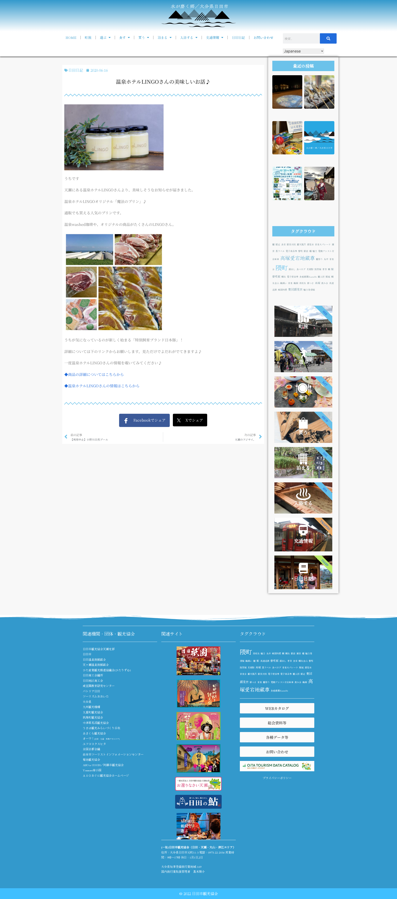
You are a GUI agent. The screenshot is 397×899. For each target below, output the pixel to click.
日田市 (87, 654)
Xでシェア (192, 420)
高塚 (317, 283)
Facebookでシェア (147, 420)
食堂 (283, 244)
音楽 (290, 283)
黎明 (300, 251)
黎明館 (276, 276)
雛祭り (319, 259)
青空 (324, 269)
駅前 (306, 251)
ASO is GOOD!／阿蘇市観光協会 (103, 765)
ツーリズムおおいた (96, 696)
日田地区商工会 (93, 680)
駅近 (278, 244)
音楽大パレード (323, 244)
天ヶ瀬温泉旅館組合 (96, 665)
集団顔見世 (295, 289)
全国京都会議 (91, 749)
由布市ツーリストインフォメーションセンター (113, 754)
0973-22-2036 (216, 852)
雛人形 (321, 276)
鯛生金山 (303, 660)
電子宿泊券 (292, 276)
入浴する (186, 37)
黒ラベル (280, 251)
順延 (328, 276)
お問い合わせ (263, 37)
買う (141, 37)
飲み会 (324, 283)
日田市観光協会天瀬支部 (99, 649)
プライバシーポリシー (277, 778)
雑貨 (299, 653)
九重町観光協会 (93, 712)
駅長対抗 (291, 244)
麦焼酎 (310, 269)
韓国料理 (282, 289)
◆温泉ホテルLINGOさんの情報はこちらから (102, 385)
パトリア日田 (91, 691)
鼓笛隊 (317, 269)
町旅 (88, 37)
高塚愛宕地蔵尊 (297, 257)
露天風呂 (301, 244)
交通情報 (212, 37)
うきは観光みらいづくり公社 (101, 728)
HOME (71, 37)
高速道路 (264, 660)
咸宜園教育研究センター (99, 686)
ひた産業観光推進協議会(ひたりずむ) (107, 670)
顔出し (292, 269)
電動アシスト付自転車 (282, 682)
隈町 (282, 267)
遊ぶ (103, 37)
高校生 (302, 283)
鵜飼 (296, 283)
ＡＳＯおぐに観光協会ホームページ (106, 775)
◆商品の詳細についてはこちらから (94, 374)
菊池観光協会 (91, 759)
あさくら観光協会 (94, 733)
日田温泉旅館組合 (94, 659)
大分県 (87, 702)
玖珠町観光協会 (93, 717)
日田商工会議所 (93, 675)
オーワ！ (101, 738)
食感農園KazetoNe (308, 276)
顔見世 (310, 244)
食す (122, 37)
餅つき (310, 283)
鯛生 (283, 276)
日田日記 (238, 37)
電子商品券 (291, 251)
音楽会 (243, 673)
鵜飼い (283, 283)
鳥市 (326, 259)
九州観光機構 (91, 707)
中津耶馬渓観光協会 (96, 723)
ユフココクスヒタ (94, 744)
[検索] (328, 38)
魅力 (315, 251)
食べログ (301, 269)
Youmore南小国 (92, 770)
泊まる (162, 37)
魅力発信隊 (309, 289)
